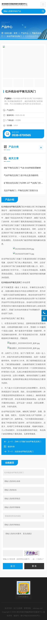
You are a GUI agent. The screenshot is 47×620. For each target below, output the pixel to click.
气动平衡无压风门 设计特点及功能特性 (21, 175)
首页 (15, 33)
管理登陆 (27, 608)
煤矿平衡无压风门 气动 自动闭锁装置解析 (22, 168)
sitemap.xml (37, 608)
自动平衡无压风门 (14, 36)
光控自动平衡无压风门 (24, 451)
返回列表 (11, 447)
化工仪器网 (18, 608)
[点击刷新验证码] (31, 553)
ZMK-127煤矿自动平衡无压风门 (28, 441)
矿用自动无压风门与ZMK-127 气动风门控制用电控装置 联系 (23, 183)
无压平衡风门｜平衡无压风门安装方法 (21, 190)
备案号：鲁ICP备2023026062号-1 (27, 616)
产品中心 (24, 33)
